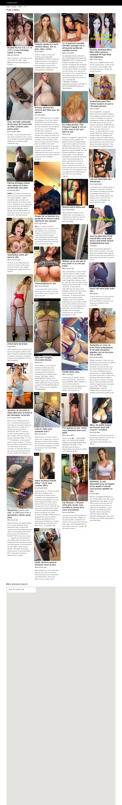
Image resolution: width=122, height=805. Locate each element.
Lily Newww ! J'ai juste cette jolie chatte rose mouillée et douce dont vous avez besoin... (73, 506)
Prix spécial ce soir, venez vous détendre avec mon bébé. (74, 430)
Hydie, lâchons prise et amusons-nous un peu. (46, 563)
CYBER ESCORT (11, 3)
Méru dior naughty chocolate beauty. (43, 358)
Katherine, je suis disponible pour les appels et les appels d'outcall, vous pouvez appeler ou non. (102, 486)
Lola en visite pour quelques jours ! (43, 430)
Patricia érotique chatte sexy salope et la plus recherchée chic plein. (18, 185)
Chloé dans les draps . (17, 344)
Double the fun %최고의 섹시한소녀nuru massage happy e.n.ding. (19, 50)
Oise (19, 6)
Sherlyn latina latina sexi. (74, 207)
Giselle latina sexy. (71, 372)
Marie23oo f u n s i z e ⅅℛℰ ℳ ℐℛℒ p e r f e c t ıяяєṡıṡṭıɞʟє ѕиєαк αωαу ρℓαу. (19, 514)
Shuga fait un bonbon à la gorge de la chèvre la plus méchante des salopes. (47, 218)
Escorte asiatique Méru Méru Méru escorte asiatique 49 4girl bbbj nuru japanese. (101, 53)
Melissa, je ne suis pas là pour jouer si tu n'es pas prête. (73, 263)
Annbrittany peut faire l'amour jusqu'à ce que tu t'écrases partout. (101, 103)
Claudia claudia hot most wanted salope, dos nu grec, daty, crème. (46, 46)
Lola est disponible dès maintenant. (101, 180)
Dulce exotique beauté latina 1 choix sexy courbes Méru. (45, 483)
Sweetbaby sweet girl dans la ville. (17, 256)
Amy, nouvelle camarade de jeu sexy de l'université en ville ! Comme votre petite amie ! (19, 125)
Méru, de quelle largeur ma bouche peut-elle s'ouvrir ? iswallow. (101, 427)
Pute (8, 6)
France (14, 6)
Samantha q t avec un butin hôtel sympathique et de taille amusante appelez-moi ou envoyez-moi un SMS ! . (102, 350)
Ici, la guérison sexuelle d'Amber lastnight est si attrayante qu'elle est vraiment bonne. (73, 47)
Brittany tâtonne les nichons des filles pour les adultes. (47, 110)
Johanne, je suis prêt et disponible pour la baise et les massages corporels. (19, 412)
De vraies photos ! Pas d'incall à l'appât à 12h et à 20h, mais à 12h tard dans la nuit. (74, 128)
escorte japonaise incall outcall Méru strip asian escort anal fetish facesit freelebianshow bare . (101, 239)
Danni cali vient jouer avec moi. (102, 289)
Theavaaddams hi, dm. (45, 283)
